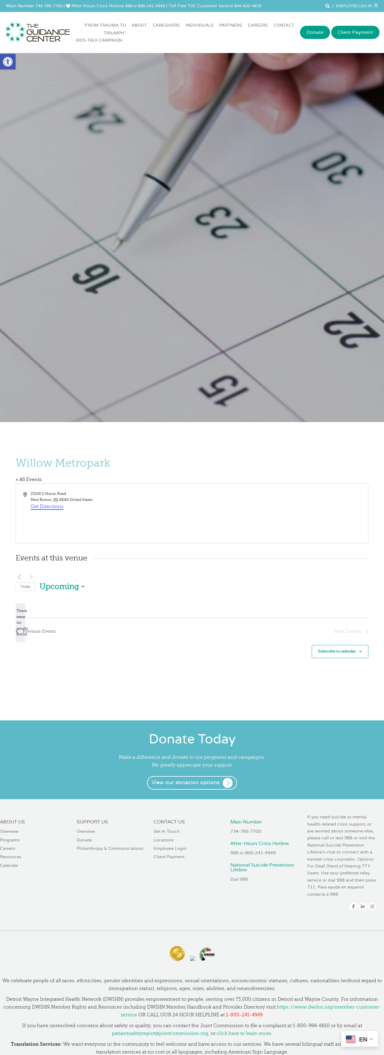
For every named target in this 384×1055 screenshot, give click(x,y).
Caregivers (166, 25)
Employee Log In (354, 6)
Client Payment (355, 32)
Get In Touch (167, 831)
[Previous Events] (19, 577)
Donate (315, 32)
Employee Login (170, 848)
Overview (9, 831)
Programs (10, 840)
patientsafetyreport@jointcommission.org (160, 1033)
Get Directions (47, 506)
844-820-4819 (247, 6)
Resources (10, 856)
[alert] (20, 622)
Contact (284, 25)
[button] (8, 61)
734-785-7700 (48, 6)
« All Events (29, 479)
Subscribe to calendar (337, 651)
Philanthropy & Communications (110, 848)
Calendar (9, 865)
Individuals (200, 25)
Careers (258, 25)
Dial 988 (239, 879)
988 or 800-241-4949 (145, 6)
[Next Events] (30, 577)
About (139, 25)
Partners (230, 25)
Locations (164, 840)
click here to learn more (244, 1033)
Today (25, 587)
